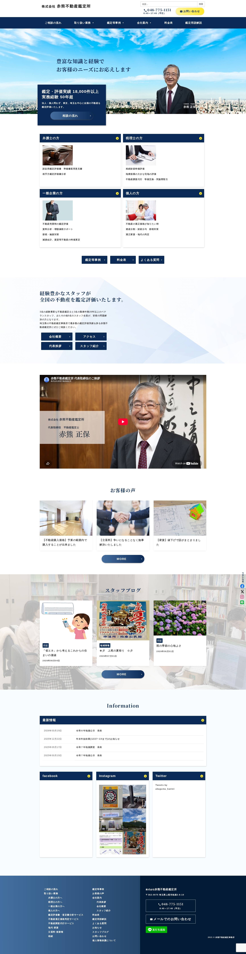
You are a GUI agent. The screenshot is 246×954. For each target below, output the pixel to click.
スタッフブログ (100, 932)
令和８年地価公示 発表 (89, 730)
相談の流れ (70, 115)
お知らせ (97, 927)
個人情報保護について (104, 940)
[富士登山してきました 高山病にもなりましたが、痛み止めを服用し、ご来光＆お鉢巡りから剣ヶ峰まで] (134, 796)
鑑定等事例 (114, 22)
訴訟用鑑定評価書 (52, 168)
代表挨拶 (55, 346)
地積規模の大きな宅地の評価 (141, 174)
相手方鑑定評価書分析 (54, 174)
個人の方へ (54, 910)
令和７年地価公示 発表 (89, 755)
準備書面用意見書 (73, 168)
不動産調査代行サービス (61, 923)
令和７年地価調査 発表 (89, 747)
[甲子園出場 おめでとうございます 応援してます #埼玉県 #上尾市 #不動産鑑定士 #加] (111, 820)
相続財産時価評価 (135, 168)
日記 (45, 645)
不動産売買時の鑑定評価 (55, 224)
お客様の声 (98, 893)
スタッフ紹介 (89, 346)
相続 (50, 936)
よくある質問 (150, 259)
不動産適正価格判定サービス (63, 919)
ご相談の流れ (53, 22)
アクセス (89, 336)
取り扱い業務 (82, 22)
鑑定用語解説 (193, 22)
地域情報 (105, 645)
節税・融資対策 (51, 234)
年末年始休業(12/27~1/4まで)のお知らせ (98, 739)
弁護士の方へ (55, 897)
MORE (121, 558)
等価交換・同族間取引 (156, 179)
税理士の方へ (55, 902)
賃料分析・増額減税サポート (58, 229)
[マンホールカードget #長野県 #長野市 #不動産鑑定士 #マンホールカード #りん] (111, 796)
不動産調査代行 (134, 179)
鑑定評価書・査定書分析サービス (66, 915)
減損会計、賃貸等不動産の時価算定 (61, 239)
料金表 (168, 22)
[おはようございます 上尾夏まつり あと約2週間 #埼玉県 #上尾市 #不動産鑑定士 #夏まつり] (134, 843)
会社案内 (142, 22)
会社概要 (55, 336)
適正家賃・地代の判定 (137, 234)
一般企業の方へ (56, 906)
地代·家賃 (53, 927)
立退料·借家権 (55, 932)
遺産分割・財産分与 (136, 229)
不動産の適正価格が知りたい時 (142, 224)
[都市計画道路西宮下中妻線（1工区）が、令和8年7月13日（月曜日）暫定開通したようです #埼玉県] (111, 843)
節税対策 (154, 229)
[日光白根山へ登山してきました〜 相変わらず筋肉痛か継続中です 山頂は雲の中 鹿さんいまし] (134, 820)
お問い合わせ (190, 11)
